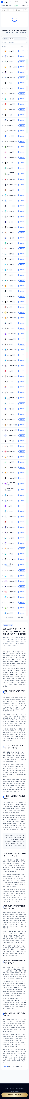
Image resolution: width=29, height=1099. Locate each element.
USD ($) (11, 38)
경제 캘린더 (19, 1089)
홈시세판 (6, 1088)
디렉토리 (17, 1091)
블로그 (24, 1089)
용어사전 (12, 1091)
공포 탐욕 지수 (12, 1088)
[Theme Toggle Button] (26, 2)
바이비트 (5, 1067)
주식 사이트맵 (13, 1089)
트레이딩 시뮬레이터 (20, 1088)
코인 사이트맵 (6, 1089)
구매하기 (22, 50)
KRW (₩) (6, 38)
